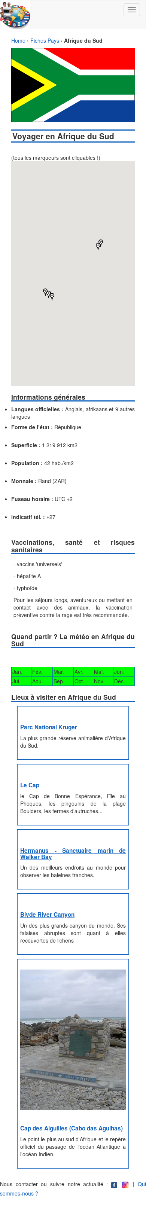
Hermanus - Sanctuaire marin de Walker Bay (73, 853)
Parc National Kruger (48, 727)
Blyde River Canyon (47, 914)
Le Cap (29, 785)
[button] (98, 246)
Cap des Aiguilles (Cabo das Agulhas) (71, 1128)
